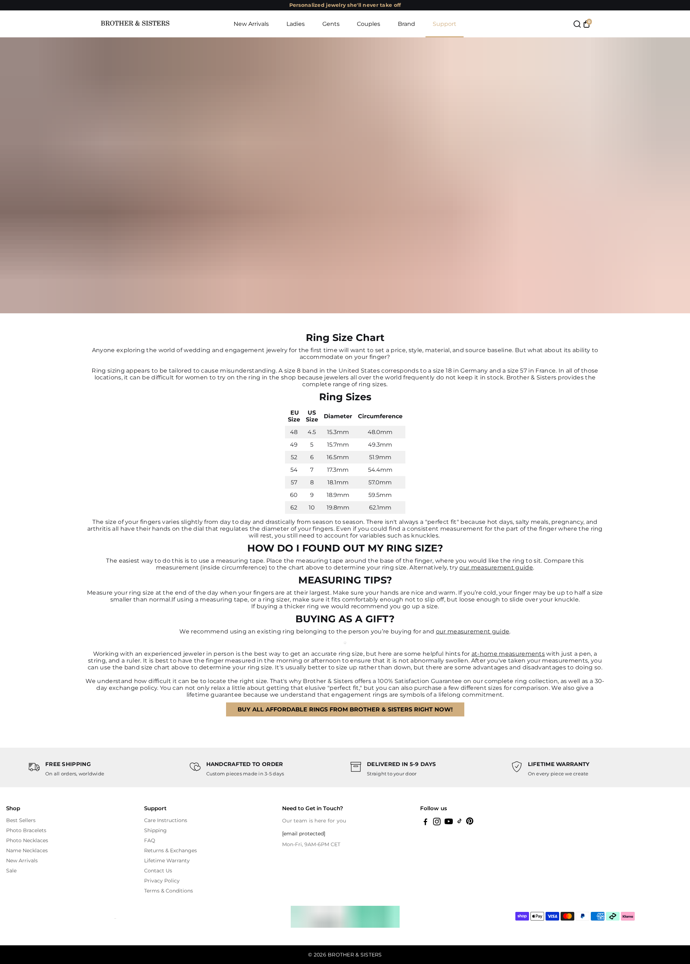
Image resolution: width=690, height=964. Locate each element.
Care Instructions (165, 820)
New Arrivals (251, 23)
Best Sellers (21, 820)
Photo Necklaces (27, 840)
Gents (331, 23)
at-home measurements (508, 653)
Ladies (295, 23)
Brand (406, 23)
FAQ (149, 840)
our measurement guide (496, 567)
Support (444, 23)
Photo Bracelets (26, 830)
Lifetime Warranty (167, 860)
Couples (368, 23)
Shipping (155, 830)
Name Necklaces (27, 850)
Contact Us (158, 870)
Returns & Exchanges (170, 850)
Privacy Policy (162, 881)
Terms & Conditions (168, 891)
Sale (11, 870)
